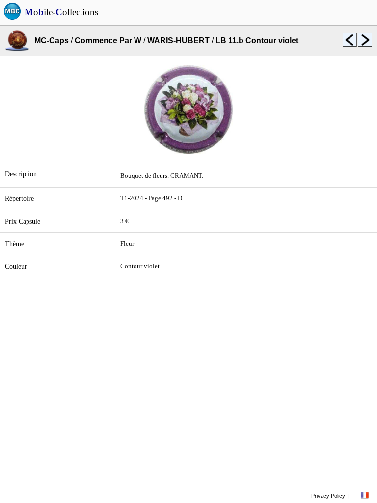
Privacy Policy (328, 496)
